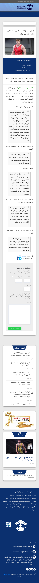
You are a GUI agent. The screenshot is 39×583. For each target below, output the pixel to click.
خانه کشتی (7, 574)
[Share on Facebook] (18, 258)
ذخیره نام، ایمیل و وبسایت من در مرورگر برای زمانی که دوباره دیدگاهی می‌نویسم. (20, 296)
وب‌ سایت (28, 285)
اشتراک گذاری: (26, 258)
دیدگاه (28, 303)
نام (29, 277)
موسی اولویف (21, 256)
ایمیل (20, 277)
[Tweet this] (20, 258)
